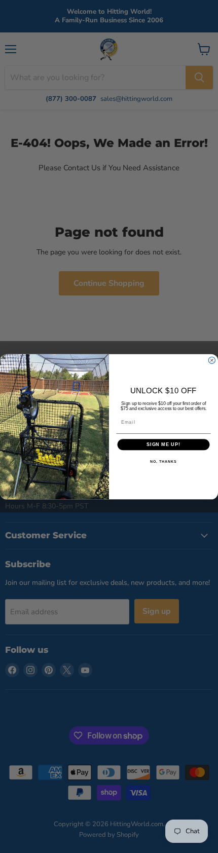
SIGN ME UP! (163, 444)
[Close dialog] (211, 360)
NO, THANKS (163, 461)
